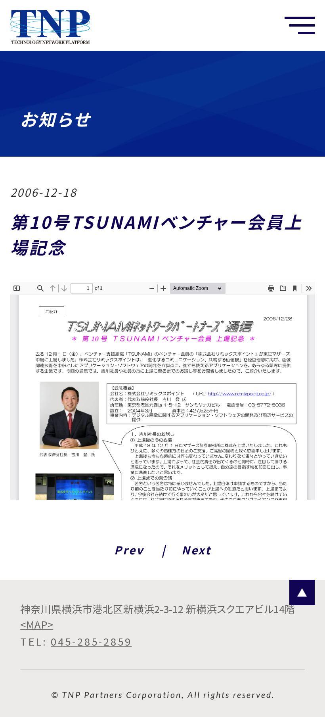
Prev (128, 550)
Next (196, 550)
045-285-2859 (91, 641)
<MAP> (36, 624)
